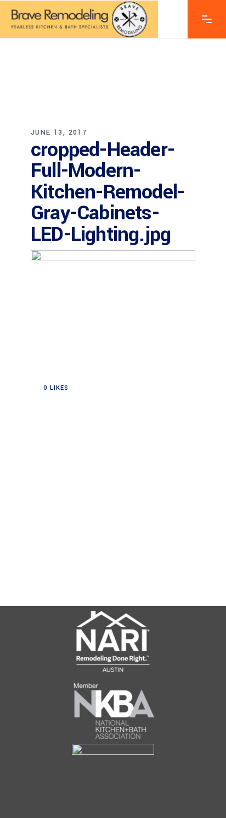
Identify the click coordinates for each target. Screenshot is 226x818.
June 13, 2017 (59, 132)
